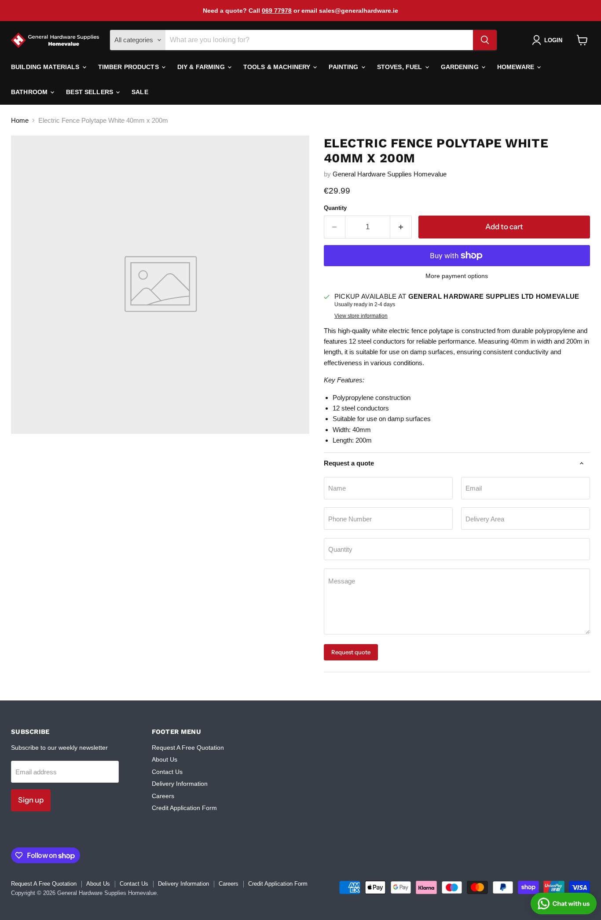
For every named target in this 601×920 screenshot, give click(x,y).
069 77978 (277, 10)
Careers (163, 795)
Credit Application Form (184, 807)
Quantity (335, 208)
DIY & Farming (202, 66)
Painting (344, 66)
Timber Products (129, 66)
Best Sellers (90, 91)
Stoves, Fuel (400, 66)
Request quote (350, 652)
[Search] (485, 40)
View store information (361, 316)
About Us (164, 759)
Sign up (31, 799)
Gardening (460, 66)
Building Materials (46, 66)
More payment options (456, 275)
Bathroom (30, 91)
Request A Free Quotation (188, 747)
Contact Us (167, 771)
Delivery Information (180, 783)
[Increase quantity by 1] (401, 227)
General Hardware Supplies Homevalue (390, 174)
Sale (140, 91)
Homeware (516, 66)
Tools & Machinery (277, 66)
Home (20, 120)
